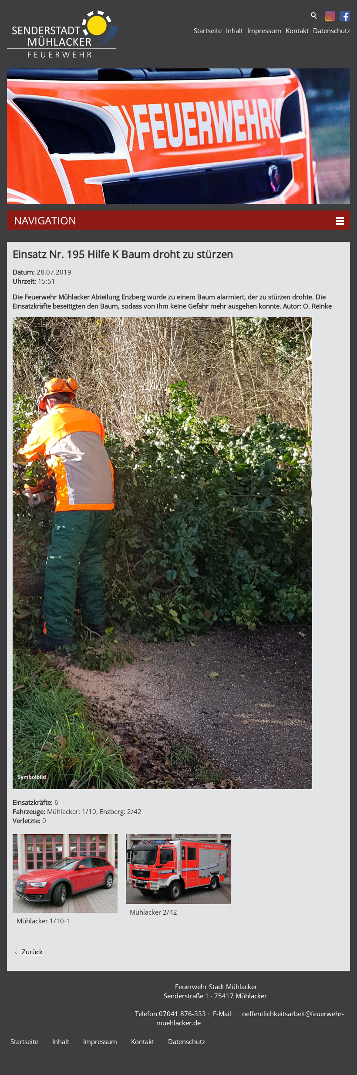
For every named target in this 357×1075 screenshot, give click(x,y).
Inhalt (234, 30)
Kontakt (297, 30)
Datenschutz (331, 30)
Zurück (32, 951)
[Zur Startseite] (62, 34)
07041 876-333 (182, 1013)
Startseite (208, 30)
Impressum (264, 30)
